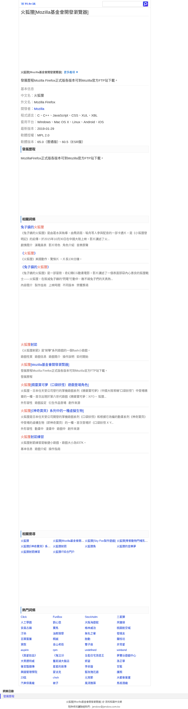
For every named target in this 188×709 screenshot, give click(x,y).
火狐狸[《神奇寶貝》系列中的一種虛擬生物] (47, 546)
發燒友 (121, 633)
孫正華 (121, 660)
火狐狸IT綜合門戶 (64, 551)
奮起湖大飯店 (61, 660)
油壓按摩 (58, 633)
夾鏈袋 (121, 622)
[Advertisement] (85, 42)
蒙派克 (57, 672)
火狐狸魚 (90, 546)
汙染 (23, 633)
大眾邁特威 (28, 660)
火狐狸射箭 (60, 546)
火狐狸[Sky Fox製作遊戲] (100, 540)
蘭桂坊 (121, 638)
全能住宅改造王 (94, 655)
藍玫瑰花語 (92, 672)
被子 (55, 683)
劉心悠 (57, 622)
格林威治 (90, 627)
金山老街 (58, 644)
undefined (90, 649)
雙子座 (89, 644)
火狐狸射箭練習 (30, 551)
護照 (119, 672)
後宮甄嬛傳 (28, 666)
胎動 (87, 638)
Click (24, 616)
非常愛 (121, 644)
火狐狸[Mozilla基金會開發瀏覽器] (73, 540)
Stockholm (91, 616)
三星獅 (121, 616)
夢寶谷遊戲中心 (126, 655)
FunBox (57, 616)
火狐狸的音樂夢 (126, 546)
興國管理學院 (29, 672)
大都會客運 (124, 677)
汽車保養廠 (28, 683)
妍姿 (87, 660)
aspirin (25, 649)
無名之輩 (90, 633)
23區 (23, 677)
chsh (56, 677)
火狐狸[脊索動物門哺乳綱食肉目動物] (139, 540)
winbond (122, 649)
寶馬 (55, 627)
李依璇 (89, 666)
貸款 (23, 644)
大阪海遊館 (92, 622)
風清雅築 (90, 683)
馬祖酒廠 (122, 683)
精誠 (55, 638)
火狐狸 (25, 540)
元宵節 (89, 677)
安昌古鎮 (26, 627)
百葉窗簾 (26, 638)
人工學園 (26, 622)
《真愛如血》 (29, 655)
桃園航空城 (124, 627)
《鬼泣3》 (59, 655)
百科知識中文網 (113, 701)
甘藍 (119, 666)
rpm (55, 649)
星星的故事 (60, 666)
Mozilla (39, 109)
